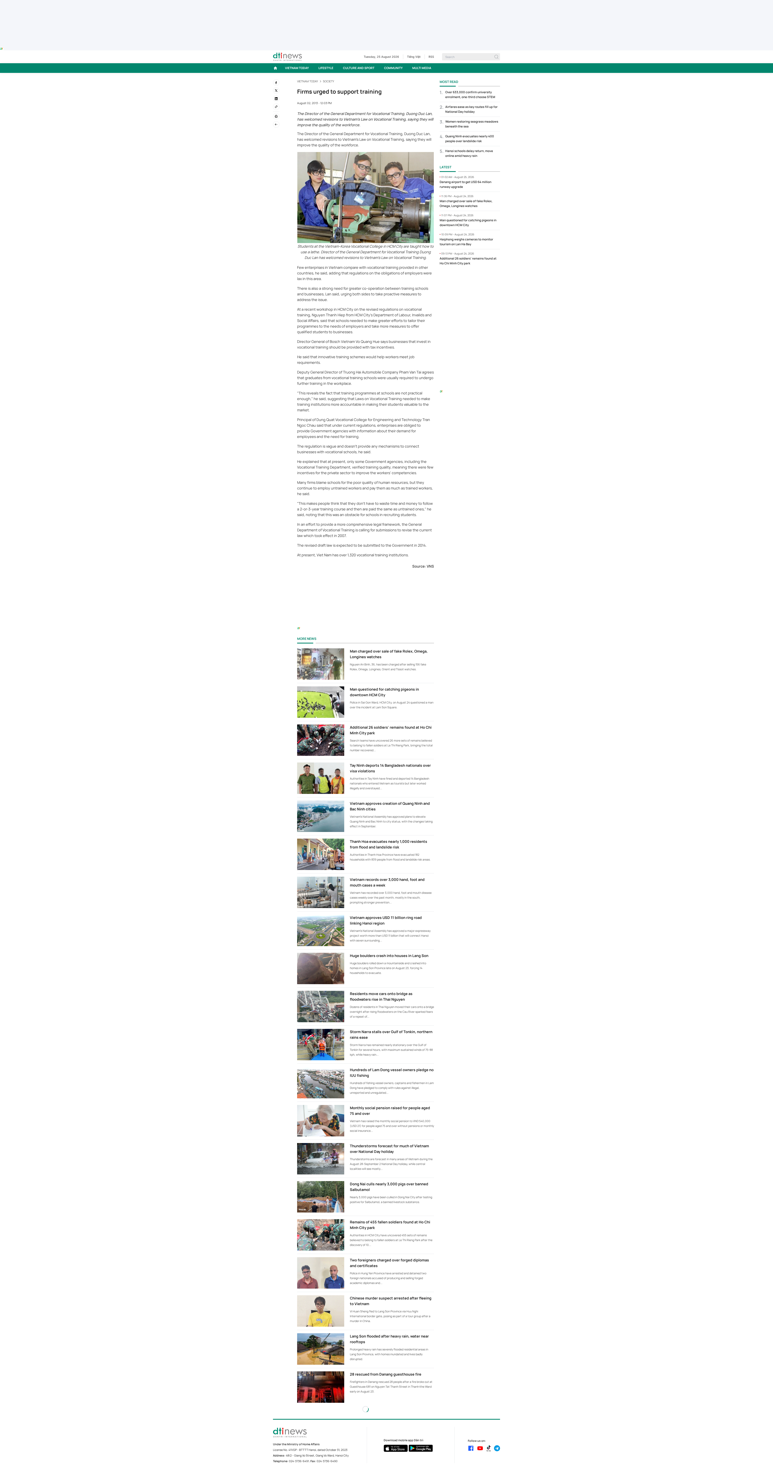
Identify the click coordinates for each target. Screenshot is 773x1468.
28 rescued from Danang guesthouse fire (385, 1374)
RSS (431, 56)
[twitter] (276, 90)
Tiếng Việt (414, 56)
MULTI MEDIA (421, 68)
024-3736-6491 (299, 1461)
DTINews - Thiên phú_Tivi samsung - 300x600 (470, 277)
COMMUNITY (393, 68)
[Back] (276, 124)
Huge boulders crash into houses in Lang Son (389, 955)
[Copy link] (276, 106)
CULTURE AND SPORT (358, 68)
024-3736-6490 (327, 1461)
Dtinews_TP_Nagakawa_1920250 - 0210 (386, 2)
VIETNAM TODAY (297, 68)
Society (328, 81)
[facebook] (276, 82)
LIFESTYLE (325, 68)
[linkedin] (276, 98)
